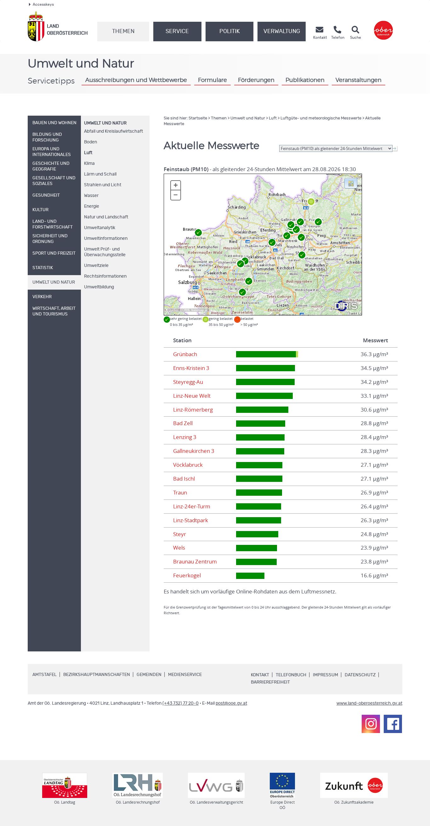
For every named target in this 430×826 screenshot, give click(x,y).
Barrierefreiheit (270, 682)
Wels (179, 547)
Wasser (91, 196)
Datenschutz (360, 675)
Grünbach (185, 354)
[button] (351, 183)
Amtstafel (44, 675)
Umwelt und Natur (105, 123)
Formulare (212, 80)
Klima (89, 163)
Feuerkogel (187, 575)
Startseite (198, 118)
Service (177, 31)
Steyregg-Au (188, 381)
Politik (229, 31)
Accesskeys (43, 4)
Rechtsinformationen (105, 276)
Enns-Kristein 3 (191, 368)
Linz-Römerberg (193, 409)
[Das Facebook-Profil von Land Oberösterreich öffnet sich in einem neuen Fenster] (392, 723)
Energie (91, 206)
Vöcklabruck (188, 464)
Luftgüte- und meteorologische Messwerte (320, 118)
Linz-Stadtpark (190, 520)
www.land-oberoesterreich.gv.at (369, 703)
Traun (180, 492)
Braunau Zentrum (195, 561)
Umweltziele (96, 265)
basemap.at (199, 310)
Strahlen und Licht (102, 185)
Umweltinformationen (105, 238)
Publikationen (305, 80)
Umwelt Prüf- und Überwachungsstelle (105, 252)
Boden (90, 142)
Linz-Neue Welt (192, 395)
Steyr (179, 534)
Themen (123, 31)
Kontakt (260, 675)
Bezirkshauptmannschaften (96, 675)
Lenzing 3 (184, 437)
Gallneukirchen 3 (193, 451)
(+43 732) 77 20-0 (180, 703)
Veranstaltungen (359, 80)
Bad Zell (183, 423)
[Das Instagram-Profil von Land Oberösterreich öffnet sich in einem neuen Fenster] (370, 723)
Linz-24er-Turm (191, 506)
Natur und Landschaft (106, 217)
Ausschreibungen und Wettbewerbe (136, 80)
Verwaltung (281, 31)
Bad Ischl (184, 478)
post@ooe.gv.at (231, 703)
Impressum (325, 675)
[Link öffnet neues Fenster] (383, 26)
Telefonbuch (291, 675)
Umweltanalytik (99, 228)
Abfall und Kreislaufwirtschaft (113, 131)
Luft (88, 153)
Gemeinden (149, 675)
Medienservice (185, 675)
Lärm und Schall (100, 174)
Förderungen (256, 80)
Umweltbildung (99, 287)
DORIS (185, 310)
